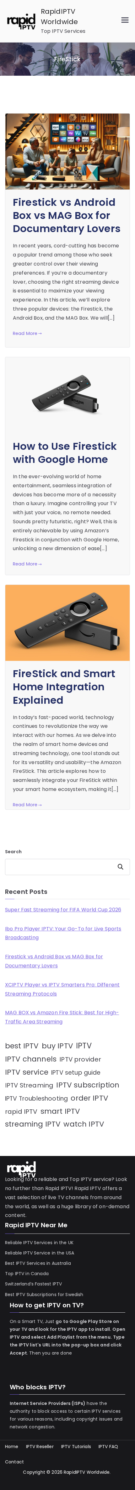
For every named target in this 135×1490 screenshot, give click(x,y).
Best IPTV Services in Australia (38, 1263)
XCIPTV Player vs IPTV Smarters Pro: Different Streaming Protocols (62, 989)
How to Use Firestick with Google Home (65, 452)
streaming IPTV (33, 1124)
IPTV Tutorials (76, 1446)
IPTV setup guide (76, 1072)
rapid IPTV (21, 1111)
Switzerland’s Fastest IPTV (34, 1284)
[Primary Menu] (125, 21)
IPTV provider (80, 1059)
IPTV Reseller (40, 1446)
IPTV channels (31, 1059)
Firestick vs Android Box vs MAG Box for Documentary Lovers (67, 215)
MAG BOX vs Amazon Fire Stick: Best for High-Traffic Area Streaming (62, 1017)
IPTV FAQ (108, 1446)
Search (13, 852)
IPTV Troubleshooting (36, 1098)
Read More (25, 333)
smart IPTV (60, 1111)
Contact (14, 1462)
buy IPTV (57, 1046)
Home (12, 1446)
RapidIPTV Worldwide (87, 1472)
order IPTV (89, 1098)
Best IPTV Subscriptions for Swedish (44, 1294)
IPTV (84, 1046)
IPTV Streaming (29, 1085)
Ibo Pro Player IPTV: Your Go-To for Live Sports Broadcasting (63, 933)
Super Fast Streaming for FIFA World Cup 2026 (63, 909)
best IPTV (22, 1046)
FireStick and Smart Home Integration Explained (64, 686)
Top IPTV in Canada (27, 1273)
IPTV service (26, 1072)
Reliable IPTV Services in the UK (39, 1242)
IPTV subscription (87, 1085)
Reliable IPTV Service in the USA (39, 1253)
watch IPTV (83, 1124)
